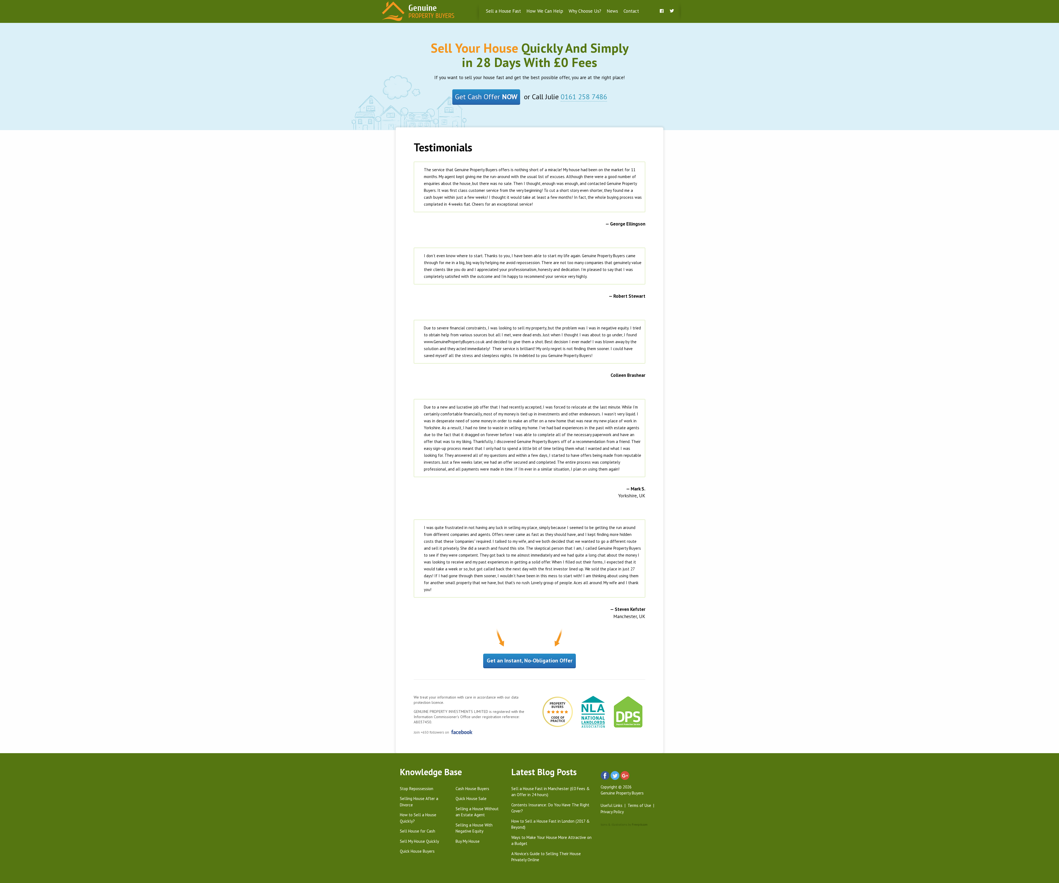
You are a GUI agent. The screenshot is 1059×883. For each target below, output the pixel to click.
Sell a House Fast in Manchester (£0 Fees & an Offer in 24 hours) (550, 792)
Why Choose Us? (585, 11)
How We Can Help (544, 11)
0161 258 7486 (584, 96)
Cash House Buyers (472, 788)
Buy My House (468, 841)
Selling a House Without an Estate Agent (477, 812)
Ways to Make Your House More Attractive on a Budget (551, 840)
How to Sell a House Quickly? (418, 818)
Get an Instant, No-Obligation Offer (530, 660)
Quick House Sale (471, 798)
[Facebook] (662, 11)
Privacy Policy (612, 811)
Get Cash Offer (486, 96)
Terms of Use (639, 805)
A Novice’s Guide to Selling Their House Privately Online (546, 857)
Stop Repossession (416, 788)
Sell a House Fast (503, 11)
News (612, 11)
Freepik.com (640, 824)
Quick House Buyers (417, 851)
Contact (631, 11)
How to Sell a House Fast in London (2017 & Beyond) (550, 824)
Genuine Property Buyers (622, 793)
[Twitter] (672, 11)
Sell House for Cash (417, 831)
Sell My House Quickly (419, 841)
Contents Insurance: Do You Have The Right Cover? (550, 808)
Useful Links (611, 805)
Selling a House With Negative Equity (474, 828)
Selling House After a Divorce (419, 801)
